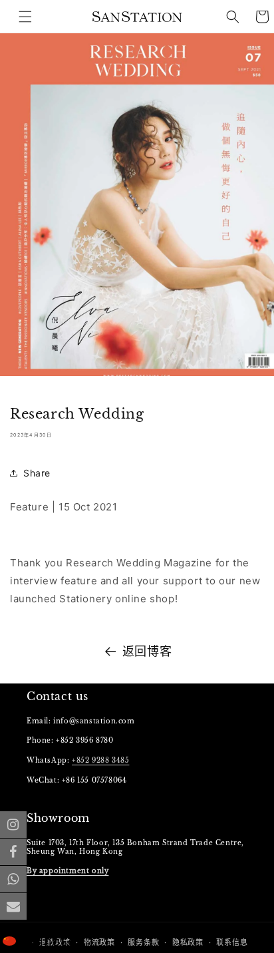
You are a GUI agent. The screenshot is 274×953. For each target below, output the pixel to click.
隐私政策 (188, 942)
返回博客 (147, 651)
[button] (232, 16)
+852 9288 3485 (100, 760)
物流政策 (99, 942)
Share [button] (37, 472)
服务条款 (143, 942)
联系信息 (231, 942)
